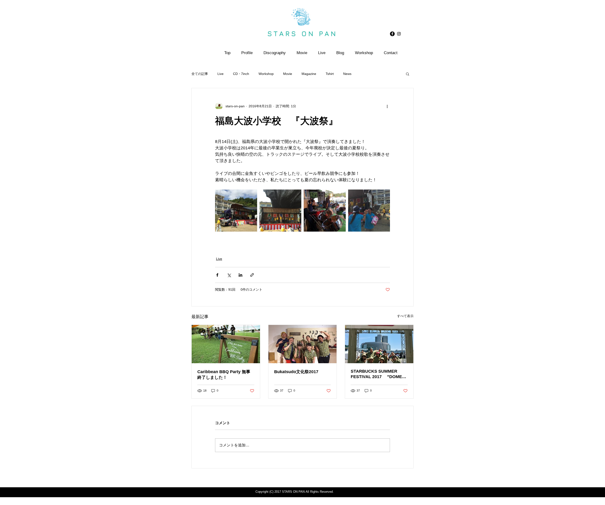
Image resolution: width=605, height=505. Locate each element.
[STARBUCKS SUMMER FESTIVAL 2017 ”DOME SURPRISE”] (379, 344)
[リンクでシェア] (252, 275)
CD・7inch (241, 74)
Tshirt (330, 74)
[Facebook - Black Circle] (392, 33)
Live (220, 74)
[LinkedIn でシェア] (240, 275)
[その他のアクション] (387, 106)
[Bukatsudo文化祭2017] (302, 344)
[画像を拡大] (236, 211)
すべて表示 (405, 316)
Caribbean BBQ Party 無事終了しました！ (223, 374)
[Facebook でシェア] (217, 275)
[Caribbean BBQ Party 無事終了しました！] (226, 344)
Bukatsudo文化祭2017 (296, 371)
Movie (287, 74)
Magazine (309, 74)
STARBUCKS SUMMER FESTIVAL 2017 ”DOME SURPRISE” (376, 374)
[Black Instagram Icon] (399, 33)
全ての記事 (199, 74)
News (347, 74)
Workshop (266, 74)
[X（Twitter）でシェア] (229, 275)
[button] (407, 74)
